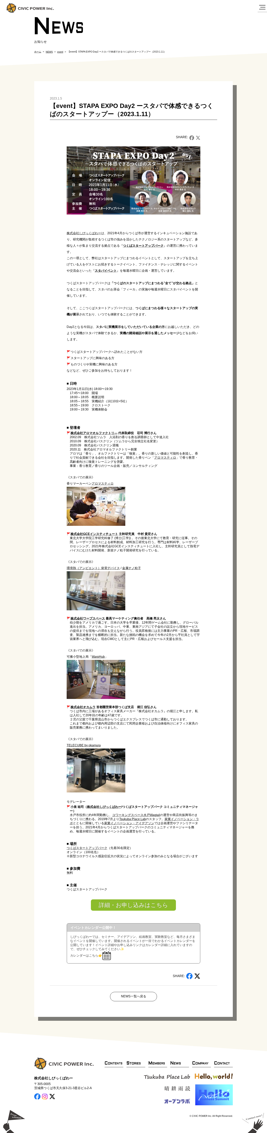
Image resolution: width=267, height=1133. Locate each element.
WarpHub (98, 656)
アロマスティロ (165, 457)
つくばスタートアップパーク (143, 245)
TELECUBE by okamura (84, 745)
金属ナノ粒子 (131, 568)
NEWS (49, 52)
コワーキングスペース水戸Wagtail (136, 815)
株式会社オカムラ (83, 707)
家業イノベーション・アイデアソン (129, 823)
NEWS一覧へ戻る (133, 996)
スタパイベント (106, 270)
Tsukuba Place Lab (132, 819)
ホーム (37, 51)
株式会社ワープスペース (88, 618)
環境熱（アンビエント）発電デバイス (93, 568)
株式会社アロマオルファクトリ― (94, 433)
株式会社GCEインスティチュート (94, 534)
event (60, 52)
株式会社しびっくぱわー (84, 233)
